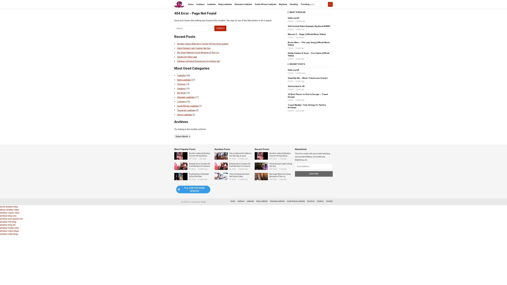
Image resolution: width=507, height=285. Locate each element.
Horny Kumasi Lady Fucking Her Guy (193, 48)
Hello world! (293, 18)
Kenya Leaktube (184, 114)
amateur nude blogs (9, 234)
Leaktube (211, 4)
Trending (305, 4)
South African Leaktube (265, 4)
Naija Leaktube (225, 4)
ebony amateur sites (9, 209)
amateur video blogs (9, 231)
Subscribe (314, 174)
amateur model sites (9, 228)
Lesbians (200, 4)
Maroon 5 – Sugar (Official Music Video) (307, 34)
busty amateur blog (9, 206)
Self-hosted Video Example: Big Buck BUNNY (309, 26)
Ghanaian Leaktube (243, 4)
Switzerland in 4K (296, 86)
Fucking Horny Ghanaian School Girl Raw (199, 175)
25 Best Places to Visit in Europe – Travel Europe (308, 95)
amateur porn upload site (11, 219)
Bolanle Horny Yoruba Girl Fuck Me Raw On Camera (199, 165)
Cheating (294, 4)
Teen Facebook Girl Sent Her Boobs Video (239, 175)
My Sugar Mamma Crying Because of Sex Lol (198, 52)
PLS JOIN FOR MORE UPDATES (194, 189)
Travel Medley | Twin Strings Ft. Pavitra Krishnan (307, 106)
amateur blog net (7, 225)
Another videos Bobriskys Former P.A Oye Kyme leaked (202, 44)
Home (191, 4)
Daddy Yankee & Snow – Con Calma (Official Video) (308, 54)
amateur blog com (8, 216)
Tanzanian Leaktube (186, 110)
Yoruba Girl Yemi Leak (187, 57)
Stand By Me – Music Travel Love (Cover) (308, 78)
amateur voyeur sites (9, 213)
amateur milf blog (8, 222)
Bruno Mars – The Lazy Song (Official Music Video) (309, 43)
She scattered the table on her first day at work (240, 154)
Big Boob (283, 4)
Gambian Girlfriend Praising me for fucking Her (198, 61)
